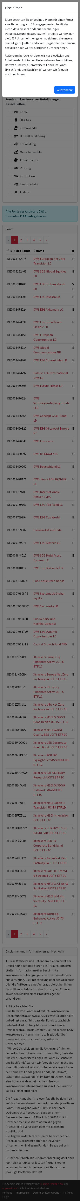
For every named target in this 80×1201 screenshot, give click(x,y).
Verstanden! (65, 90)
